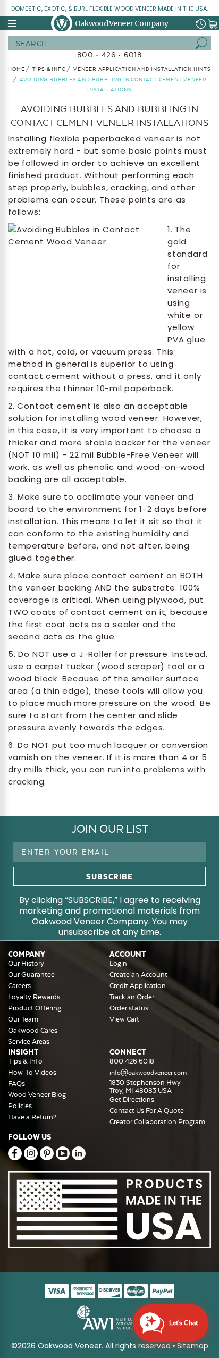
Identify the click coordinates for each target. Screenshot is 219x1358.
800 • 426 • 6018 (109, 54)
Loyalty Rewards (34, 997)
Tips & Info (25, 1061)
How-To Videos (32, 1072)
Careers (19, 986)
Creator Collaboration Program (157, 1122)
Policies (20, 1106)
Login (118, 963)
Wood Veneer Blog (37, 1095)
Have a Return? (32, 1117)
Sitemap (192, 1345)
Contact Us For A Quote (147, 1111)
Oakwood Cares (32, 1030)
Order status (129, 1008)
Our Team (23, 1019)
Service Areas (28, 1041)
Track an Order (132, 997)
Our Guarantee (31, 975)
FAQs (16, 1083)
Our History (26, 963)
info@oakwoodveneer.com (148, 1072)
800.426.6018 (132, 1061)
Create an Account (138, 975)
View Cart (124, 1019)
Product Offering (34, 1008)
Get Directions (132, 1099)
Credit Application (138, 986)
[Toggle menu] (13, 23)
